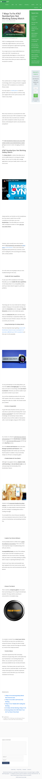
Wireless (6, 4)
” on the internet (9, 247)
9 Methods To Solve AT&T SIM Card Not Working (12, 719)
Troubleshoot (6, 717)
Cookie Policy (13, 769)
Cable (13, 4)
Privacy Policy (19, 769)
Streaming (26, 4)
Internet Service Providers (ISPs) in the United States (35, 45)
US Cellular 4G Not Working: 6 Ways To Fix (15, 708)
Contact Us (36, 7)
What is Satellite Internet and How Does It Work (35, 56)
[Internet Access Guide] (5, 1)
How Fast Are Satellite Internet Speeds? (34, 28)
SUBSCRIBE (35, 95)
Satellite (32, 4)
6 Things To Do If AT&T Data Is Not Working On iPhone (14, 718)
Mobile (20, 4)
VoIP (37, 4)
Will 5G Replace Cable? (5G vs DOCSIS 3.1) (34, 35)
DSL (16, 4)
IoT (40, 4)
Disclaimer (24, 769)
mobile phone (14, 90)
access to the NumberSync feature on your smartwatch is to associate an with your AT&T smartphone (13, 330)
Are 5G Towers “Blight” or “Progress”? (34, 18)
